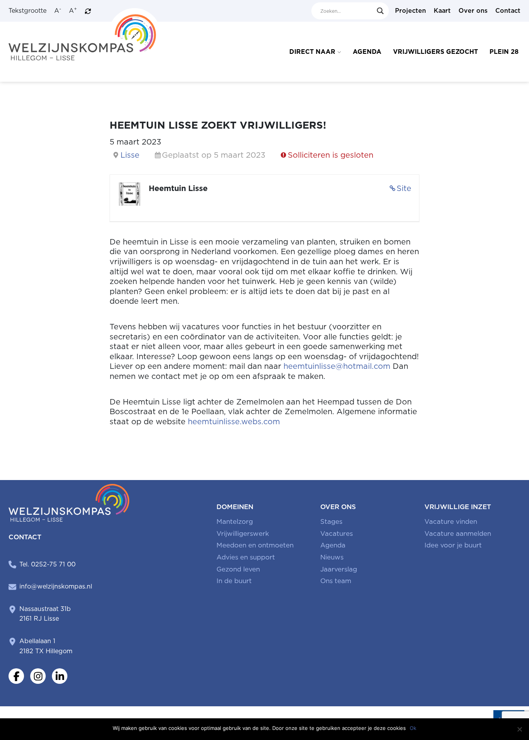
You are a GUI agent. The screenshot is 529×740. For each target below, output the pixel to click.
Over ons (473, 10)
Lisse (129, 155)
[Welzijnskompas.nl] (85, 34)
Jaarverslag (338, 569)
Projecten (410, 10)
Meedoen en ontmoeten (255, 545)
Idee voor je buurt (453, 545)
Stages (331, 521)
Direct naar (312, 51)
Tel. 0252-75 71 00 (47, 564)
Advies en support (245, 557)
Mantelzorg (234, 521)
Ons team (335, 581)
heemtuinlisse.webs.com (234, 421)
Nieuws (332, 557)
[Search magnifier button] (380, 10)
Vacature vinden (450, 521)
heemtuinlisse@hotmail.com (336, 366)
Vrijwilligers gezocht (435, 51)
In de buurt (234, 581)
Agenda (367, 51)
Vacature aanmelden (457, 533)
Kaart (442, 10)
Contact (507, 10)
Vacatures (336, 533)
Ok (413, 728)
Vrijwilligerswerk (242, 533)
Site (404, 188)
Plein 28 (504, 51)
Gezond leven (238, 569)
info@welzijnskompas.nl (55, 586)
